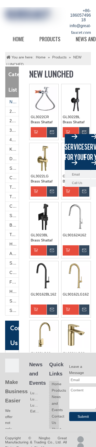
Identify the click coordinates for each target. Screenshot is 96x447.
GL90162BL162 (43, 294)
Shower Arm (14, 263)
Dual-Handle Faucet (14, 159)
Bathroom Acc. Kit (14, 225)
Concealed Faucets (14, 206)
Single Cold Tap (14, 168)
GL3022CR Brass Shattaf (41, 119)
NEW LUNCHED (14, 102)
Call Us (77, 183)
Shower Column (14, 216)
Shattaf (14, 310)
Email (76, 174)
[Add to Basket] (44, 132)
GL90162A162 (74, 235)
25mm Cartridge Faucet (14, 111)
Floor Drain (14, 282)
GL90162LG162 (76, 294)
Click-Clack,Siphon (14, 272)
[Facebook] (80, 439)
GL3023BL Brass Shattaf (41, 237)
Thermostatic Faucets (14, 197)
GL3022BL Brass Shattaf (73, 119)
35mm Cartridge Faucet (14, 130)
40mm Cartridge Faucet (14, 140)
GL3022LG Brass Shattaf (41, 178)
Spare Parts (14, 301)
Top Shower (14, 234)
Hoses (14, 291)
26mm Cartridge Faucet (14, 121)
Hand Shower (14, 244)
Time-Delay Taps (14, 187)
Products (49, 39)
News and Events (57, 403)
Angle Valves (14, 253)
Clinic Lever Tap (14, 178)
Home (18, 39)
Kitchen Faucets (14, 149)
